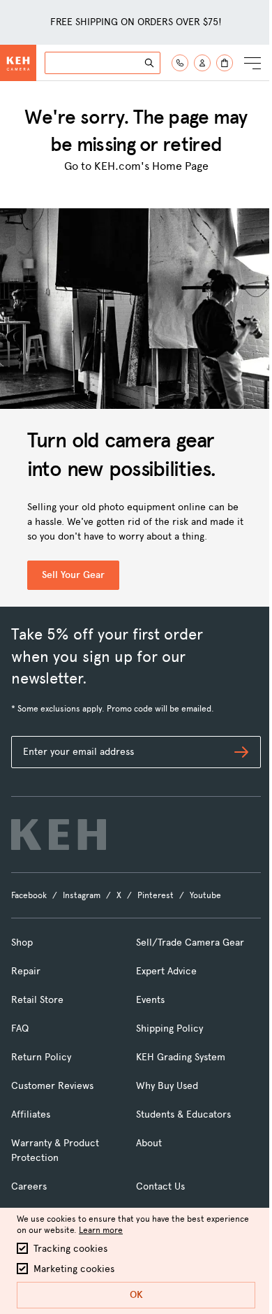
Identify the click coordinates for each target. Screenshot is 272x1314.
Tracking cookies (70, 1249)
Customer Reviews (52, 1086)
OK (136, 1295)
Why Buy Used (167, 1086)
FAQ (20, 1028)
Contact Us (160, 1186)
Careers (29, 1186)
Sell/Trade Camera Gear (190, 942)
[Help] (180, 63)
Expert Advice (166, 971)
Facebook (29, 895)
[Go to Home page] (18, 63)
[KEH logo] (58, 834)
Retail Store (37, 1000)
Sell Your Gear (73, 575)
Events (150, 1000)
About (149, 1143)
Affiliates (30, 1114)
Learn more (101, 1230)
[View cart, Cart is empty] (224, 63)
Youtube (205, 895)
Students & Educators (183, 1114)
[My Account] (202, 63)
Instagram (81, 895)
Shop (22, 942)
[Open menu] (252, 63)
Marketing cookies (73, 1269)
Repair (25, 971)
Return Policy (41, 1057)
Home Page (180, 166)
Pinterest (155, 895)
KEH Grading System (180, 1057)
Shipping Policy (169, 1028)
